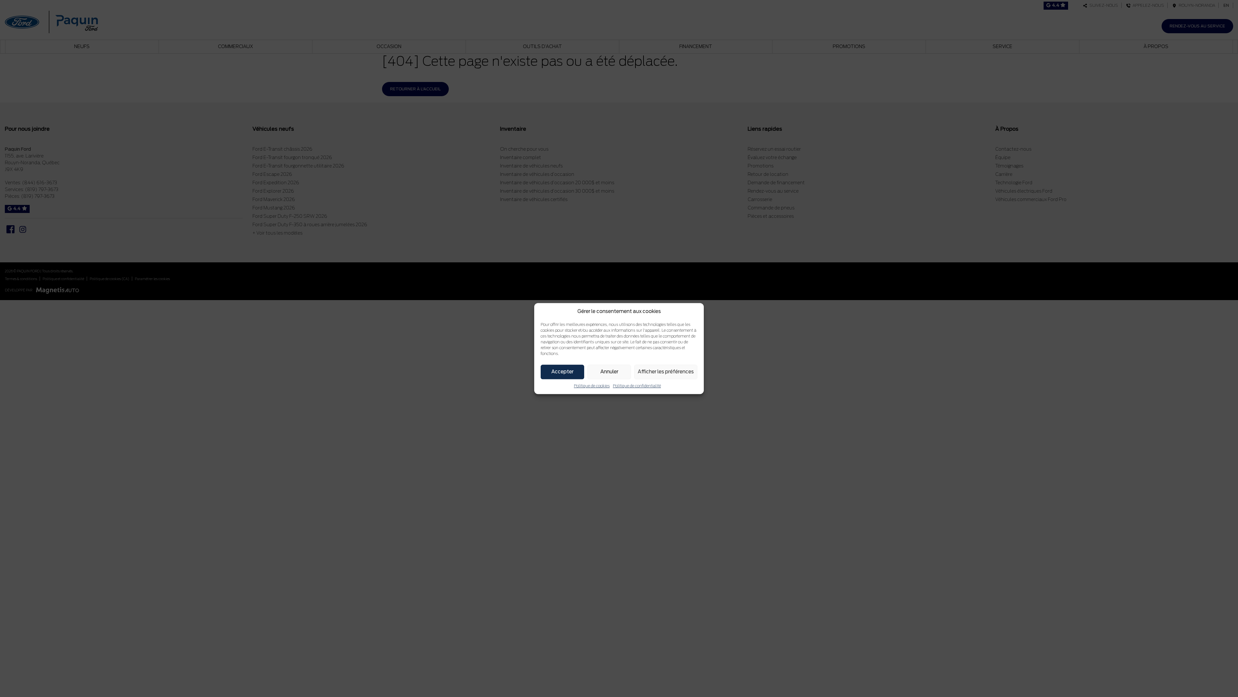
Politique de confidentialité (637, 385)
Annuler (609, 372)
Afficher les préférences (666, 372)
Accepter (562, 372)
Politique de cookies (592, 385)
